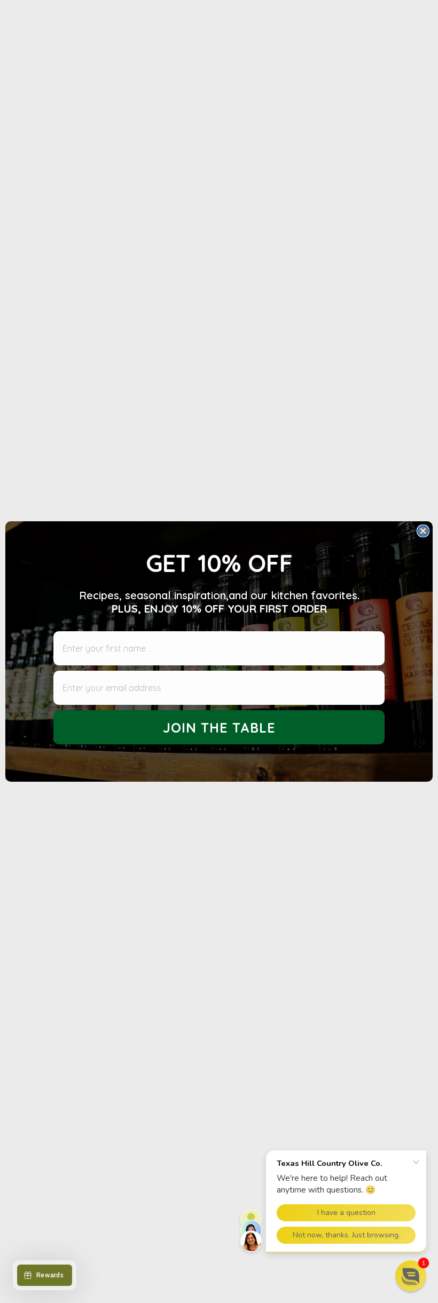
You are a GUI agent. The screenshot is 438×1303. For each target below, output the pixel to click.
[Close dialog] (423, 531)
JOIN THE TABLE (219, 727)
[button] (410, 1275)
